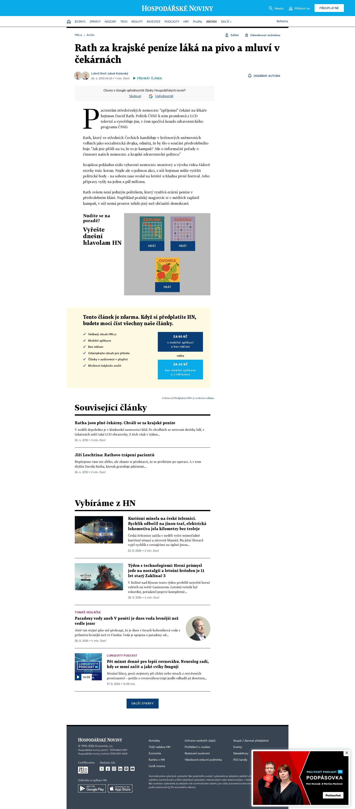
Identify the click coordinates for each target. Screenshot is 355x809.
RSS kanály (240, 759)
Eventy (237, 747)
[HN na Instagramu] (114, 769)
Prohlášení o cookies (197, 747)
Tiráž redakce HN (159, 747)
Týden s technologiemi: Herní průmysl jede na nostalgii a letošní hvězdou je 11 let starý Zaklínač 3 (166, 571)
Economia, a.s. (104, 746)
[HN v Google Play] (92, 788)
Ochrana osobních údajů (200, 740)
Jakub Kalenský (118, 73)
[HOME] (69, 22)
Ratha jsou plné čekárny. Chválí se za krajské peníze (125, 423)
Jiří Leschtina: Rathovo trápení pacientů (114, 455)
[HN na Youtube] (132, 769)
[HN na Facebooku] (108, 769)
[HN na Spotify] (126, 769)
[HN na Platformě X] (102, 769)
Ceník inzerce (157, 766)
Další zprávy (142, 703)
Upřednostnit (164, 96)
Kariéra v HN (157, 759)
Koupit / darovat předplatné (251, 740)
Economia (155, 753)
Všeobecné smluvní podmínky (203, 759)
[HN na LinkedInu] (120, 769)
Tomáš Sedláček (88, 612)
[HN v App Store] (120, 788)
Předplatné (329, 8)
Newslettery (240, 753)
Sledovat (135, 96)
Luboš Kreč (98, 73)
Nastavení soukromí (197, 753)
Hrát (152, 245)
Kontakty (154, 740)
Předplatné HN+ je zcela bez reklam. (194, 398)
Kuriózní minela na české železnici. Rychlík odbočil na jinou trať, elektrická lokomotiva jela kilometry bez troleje (167, 524)
